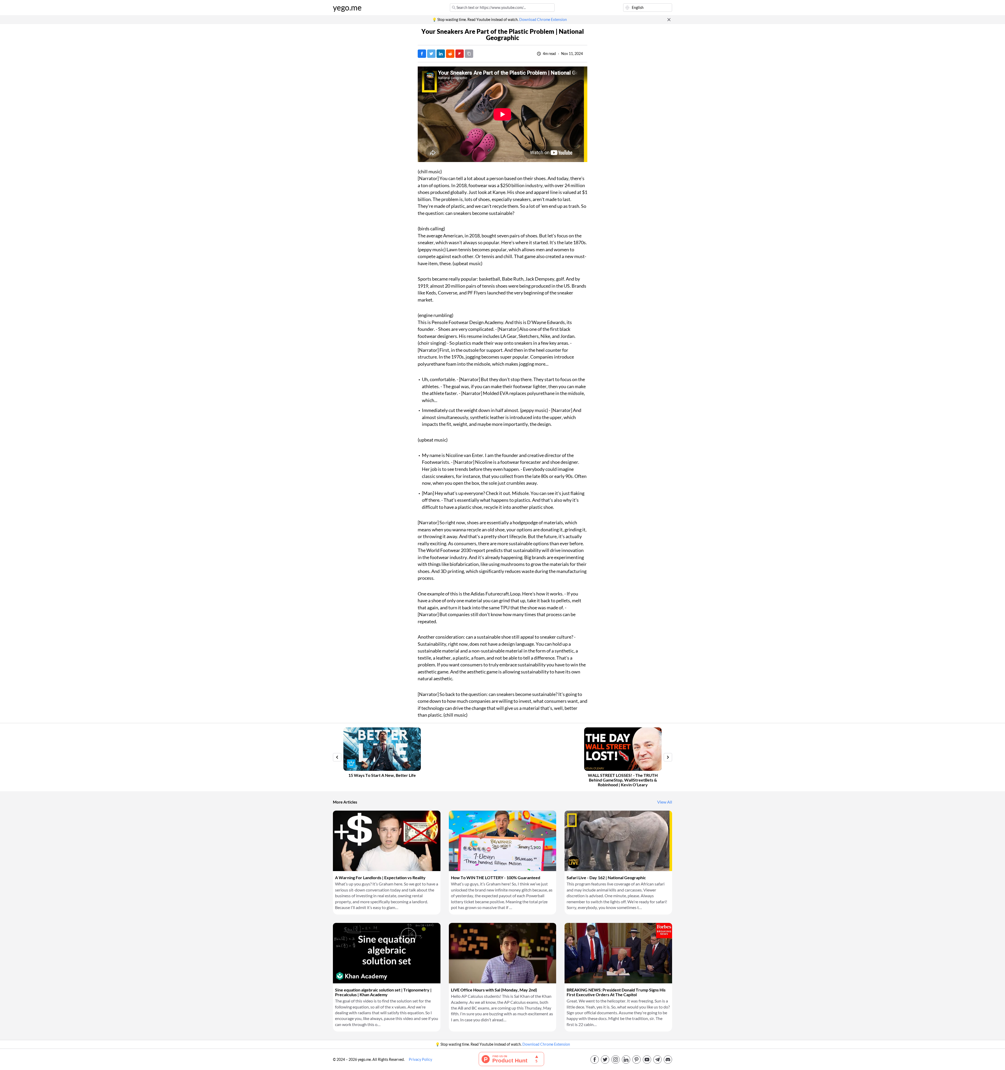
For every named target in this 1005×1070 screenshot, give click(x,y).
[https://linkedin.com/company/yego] (626, 1059)
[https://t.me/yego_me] (657, 1059)
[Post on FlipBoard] (459, 53)
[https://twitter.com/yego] (605, 1059)
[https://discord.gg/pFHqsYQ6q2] (668, 1059)
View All (664, 802)
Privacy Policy (420, 1059)
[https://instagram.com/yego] (615, 1059)
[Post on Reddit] (450, 53)
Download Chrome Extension (543, 20)
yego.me (347, 7)
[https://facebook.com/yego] (594, 1059)
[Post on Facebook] (422, 53)
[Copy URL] (469, 53)
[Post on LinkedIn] (441, 53)
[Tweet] (431, 53)
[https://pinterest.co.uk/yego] (636, 1059)
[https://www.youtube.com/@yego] (647, 1059)
